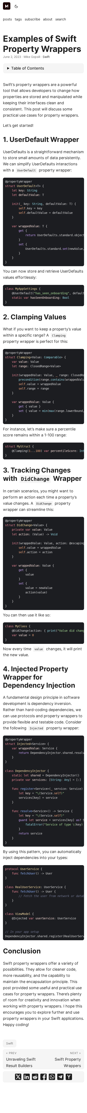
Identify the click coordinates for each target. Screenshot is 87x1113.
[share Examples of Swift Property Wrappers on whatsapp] (52, 1077)
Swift (46, 57)
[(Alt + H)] (7, 6)
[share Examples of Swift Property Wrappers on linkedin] (26, 1077)
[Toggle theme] (16, 6)
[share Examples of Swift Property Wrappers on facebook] (43, 1077)
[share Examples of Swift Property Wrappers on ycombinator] (69, 1077)
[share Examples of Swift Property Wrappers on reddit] (35, 1077)
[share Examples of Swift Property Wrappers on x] (18, 1077)
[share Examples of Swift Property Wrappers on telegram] (60, 1077)
